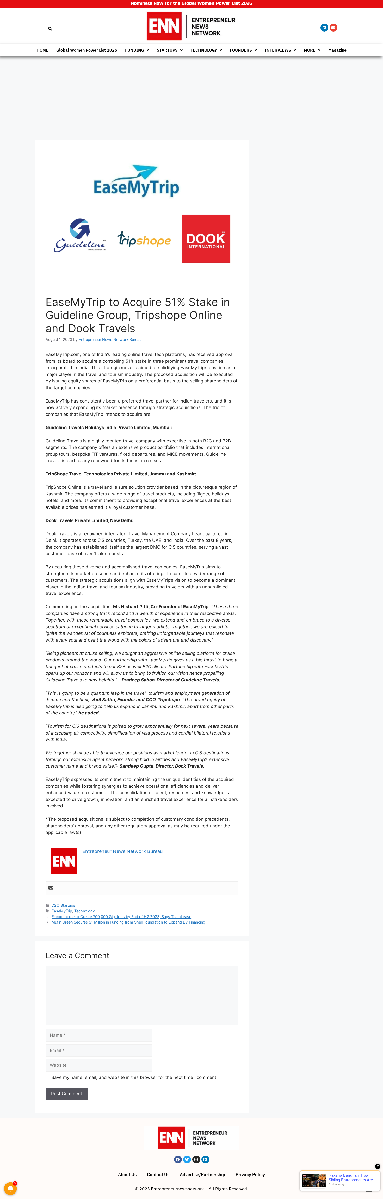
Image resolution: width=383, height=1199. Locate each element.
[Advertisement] (191, 95)
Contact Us (158, 1174)
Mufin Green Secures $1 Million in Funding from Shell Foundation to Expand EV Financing (128, 922)
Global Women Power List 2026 (86, 50)
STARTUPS (167, 50)
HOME (42, 50)
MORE (310, 50)
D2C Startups (63, 905)
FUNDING (134, 50)
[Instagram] (196, 1159)
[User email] (50, 888)
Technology (84, 911)
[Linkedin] (324, 28)
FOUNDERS (241, 50)
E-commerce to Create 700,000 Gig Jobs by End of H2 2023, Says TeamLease (121, 916)
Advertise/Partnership (202, 1174)
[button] (137, 50)
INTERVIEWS (278, 50)
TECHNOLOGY (203, 50)
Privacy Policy (250, 1174)
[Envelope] (333, 28)
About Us (127, 1174)
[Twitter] (187, 1159)
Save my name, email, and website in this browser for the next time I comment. (134, 1077)
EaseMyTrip (62, 911)
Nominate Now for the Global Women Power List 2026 (191, 3)
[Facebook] (178, 1159)
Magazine (337, 50)
